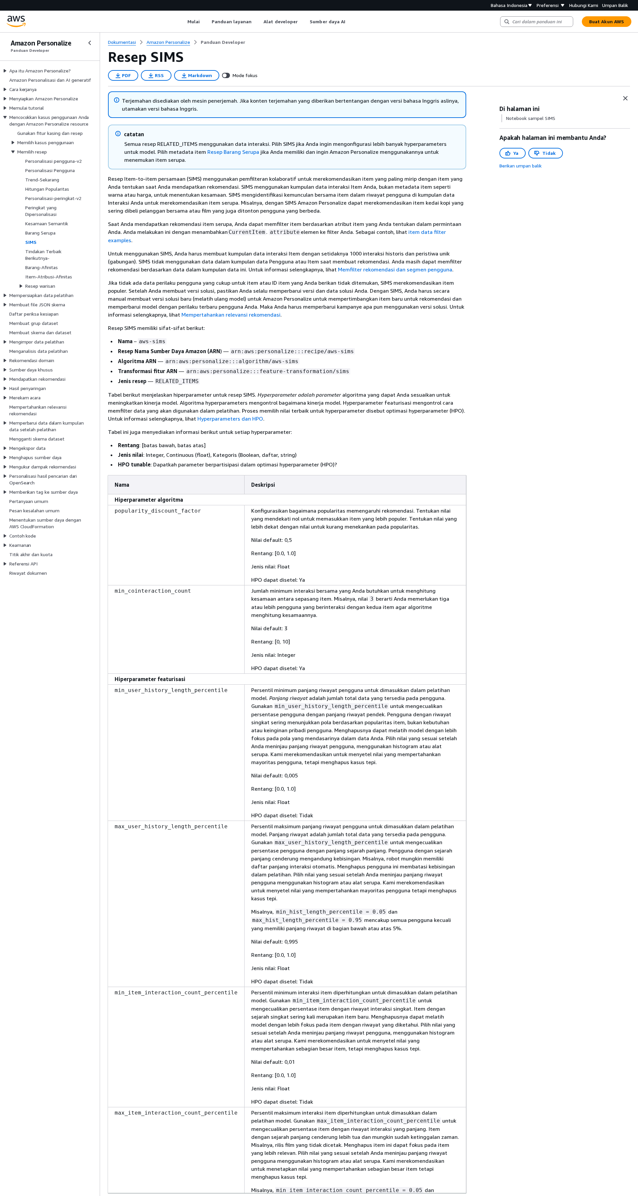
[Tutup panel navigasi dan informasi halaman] (625, 98)
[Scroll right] (350, 21)
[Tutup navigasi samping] (89, 43)
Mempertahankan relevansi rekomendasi (230, 314)
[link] (223, 42)
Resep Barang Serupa (233, 152)
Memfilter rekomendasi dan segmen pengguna (395, 269)
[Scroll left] (182, 21)
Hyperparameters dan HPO (230, 418)
